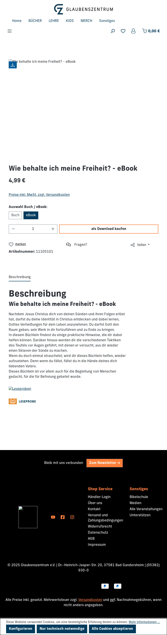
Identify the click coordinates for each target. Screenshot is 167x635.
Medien (135, 503)
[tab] (20, 277)
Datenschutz (98, 532)
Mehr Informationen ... (144, 622)
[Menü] (9, 31)
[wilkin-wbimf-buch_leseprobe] (23, 401)
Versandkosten (90, 600)
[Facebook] (63, 517)
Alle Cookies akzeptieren (112, 629)
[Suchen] (112, 31)
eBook (31, 215)
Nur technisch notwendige (62, 629)
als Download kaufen (108, 229)
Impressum (97, 545)
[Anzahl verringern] (13, 229)
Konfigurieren (20, 629)
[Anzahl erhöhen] (53, 229)
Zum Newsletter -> (104, 463)
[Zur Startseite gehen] (83, 9)
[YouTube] (53, 517)
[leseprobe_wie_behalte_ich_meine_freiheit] (20, 389)
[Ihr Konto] (133, 31)
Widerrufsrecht (100, 526)
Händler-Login (99, 497)
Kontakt (94, 509)
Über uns (95, 503)
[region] (83, 108)
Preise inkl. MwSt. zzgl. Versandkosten (39, 195)
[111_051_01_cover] (83, 108)
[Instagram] (72, 517)
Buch (15, 215)
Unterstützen (140, 515)
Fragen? (80, 245)
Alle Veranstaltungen (146, 509)
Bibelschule (139, 497)
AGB (91, 539)
